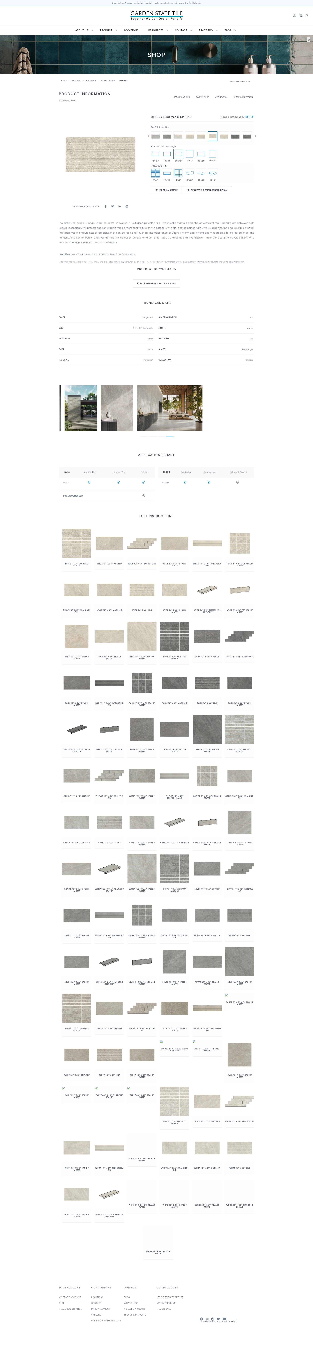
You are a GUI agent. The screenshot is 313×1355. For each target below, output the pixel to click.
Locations (131, 30)
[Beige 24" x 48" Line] (212, 136)
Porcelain (91, 80)
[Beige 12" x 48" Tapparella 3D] (167, 154)
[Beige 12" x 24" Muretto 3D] (167, 173)
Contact (181, 30)
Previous (148, 136)
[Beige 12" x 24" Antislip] (155, 154)
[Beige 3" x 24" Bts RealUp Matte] (190, 173)
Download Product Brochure (158, 283)
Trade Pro (206, 30)
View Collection (243, 97)
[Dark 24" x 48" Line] (247, 131)
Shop (62, 1286)
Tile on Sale (163, 1292)
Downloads (202, 97)
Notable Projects (134, 1292)
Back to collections (240, 82)
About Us (81, 30)
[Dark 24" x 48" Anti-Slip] (235, 131)
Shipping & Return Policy (106, 1304)
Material (76, 80)
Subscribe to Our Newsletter (219, 1307)
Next (255, 136)
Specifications (182, 97)
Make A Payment (100, 1292)
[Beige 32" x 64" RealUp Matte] (201, 154)
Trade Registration (70, 1292)
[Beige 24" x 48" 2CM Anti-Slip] (190, 131)
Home (64, 80)
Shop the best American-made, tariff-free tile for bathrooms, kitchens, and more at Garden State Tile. (156, 3)
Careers (96, 1298)
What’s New (131, 1286)
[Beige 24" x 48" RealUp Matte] (224, 131)
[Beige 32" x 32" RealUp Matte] (190, 154)
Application (221, 97)
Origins (123, 80)
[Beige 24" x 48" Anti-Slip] (201, 131)
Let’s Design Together (169, 1280)
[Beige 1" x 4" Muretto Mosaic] (155, 173)
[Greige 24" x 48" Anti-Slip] (155, 131)
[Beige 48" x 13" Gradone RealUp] (201, 173)
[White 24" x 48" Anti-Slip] (178, 131)
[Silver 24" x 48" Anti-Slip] (167, 131)
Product (106, 30)
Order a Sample (168, 190)
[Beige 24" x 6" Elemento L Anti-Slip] (212, 173)
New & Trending (166, 1286)
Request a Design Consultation (209, 190)
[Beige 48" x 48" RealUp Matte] (212, 154)
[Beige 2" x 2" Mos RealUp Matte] (178, 173)
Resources (156, 30)
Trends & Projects (135, 1298)
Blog (227, 30)
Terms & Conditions (246, 1326)
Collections (108, 80)
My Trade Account (70, 1280)
